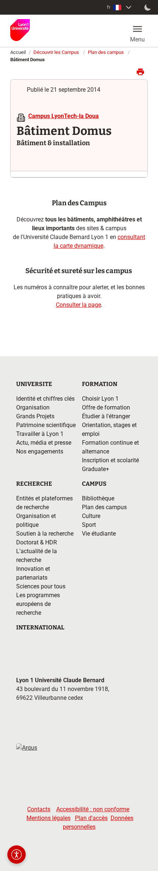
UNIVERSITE (34, 384)
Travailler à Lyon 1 (40, 433)
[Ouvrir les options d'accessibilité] (16, 854)
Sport (89, 524)
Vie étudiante (99, 533)
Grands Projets (35, 416)
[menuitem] (120, 7)
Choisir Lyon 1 (100, 398)
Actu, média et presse (43, 442)
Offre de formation (106, 407)
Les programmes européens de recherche (38, 604)
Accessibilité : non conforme (92, 809)
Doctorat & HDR (36, 542)
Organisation (33, 407)
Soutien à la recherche (44, 533)
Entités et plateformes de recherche (44, 503)
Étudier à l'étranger (106, 416)
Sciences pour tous (40, 586)
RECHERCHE (34, 483)
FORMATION (99, 384)
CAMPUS (94, 483)
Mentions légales (48, 818)
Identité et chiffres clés (45, 398)
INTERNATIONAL (40, 627)
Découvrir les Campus (56, 52)
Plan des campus (106, 52)
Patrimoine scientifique (46, 425)
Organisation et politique (36, 520)
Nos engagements (39, 451)
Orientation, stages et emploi (109, 429)
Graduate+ (95, 469)
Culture (91, 515)
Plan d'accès (91, 818)
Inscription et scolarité (110, 460)
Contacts (38, 809)
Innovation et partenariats (33, 573)
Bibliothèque (98, 498)
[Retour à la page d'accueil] (20, 30)
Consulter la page (78, 304)
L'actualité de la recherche (36, 555)
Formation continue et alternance (110, 447)
